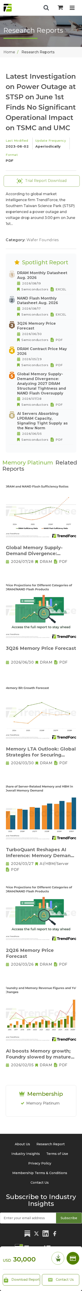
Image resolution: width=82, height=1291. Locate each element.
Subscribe (69, 1218)
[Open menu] (72, 8)
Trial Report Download (45, 180)
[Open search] (46, 8)
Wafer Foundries (42, 240)
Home (9, 52)
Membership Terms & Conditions (39, 1173)
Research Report (50, 1144)
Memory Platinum (43, 1103)
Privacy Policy (39, 1163)
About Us (22, 1144)
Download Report (25, 1279)
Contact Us (64, 1279)
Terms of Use (57, 1154)
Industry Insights (25, 1154)
